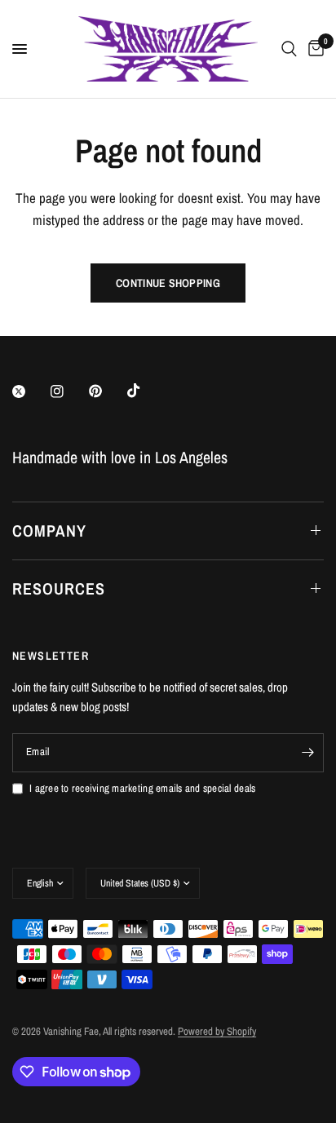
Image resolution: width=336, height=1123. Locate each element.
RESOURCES (58, 588)
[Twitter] (30, 391)
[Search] (289, 49)
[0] (313, 49)
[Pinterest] (107, 391)
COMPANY (49, 530)
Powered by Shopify (217, 1031)
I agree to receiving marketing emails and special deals (142, 788)
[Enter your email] (307, 752)
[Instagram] (68, 391)
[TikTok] (145, 391)
